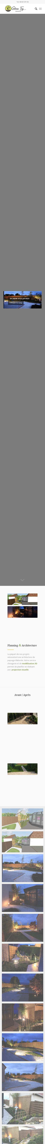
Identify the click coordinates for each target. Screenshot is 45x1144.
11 (30, 306)
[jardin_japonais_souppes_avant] (23, 718)
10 (28, 306)
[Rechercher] (34, 9)
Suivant (36, 300)
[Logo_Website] (18, 9)
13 (34, 306)
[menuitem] (34, 9)
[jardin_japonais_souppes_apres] (23, 769)
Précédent (9, 300)
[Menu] (40, 9)
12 (32, 306)
